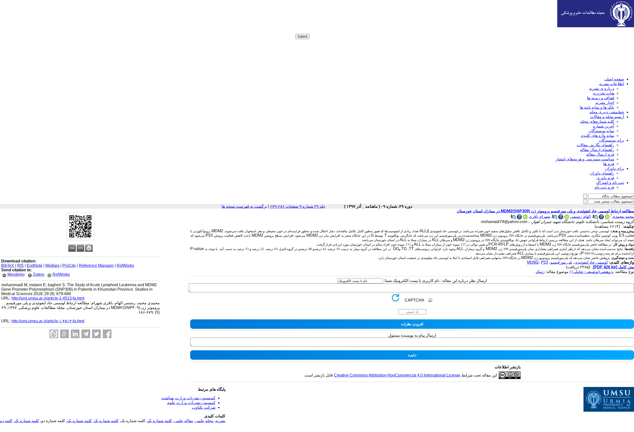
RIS (20, 265)
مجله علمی (204, 421)
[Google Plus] (64, 334)
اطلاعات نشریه (611, 84)
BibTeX (7, 265)
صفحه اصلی (614, 79)
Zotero (38, 274)
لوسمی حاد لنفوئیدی (591, 262)
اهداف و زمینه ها (600, 98)
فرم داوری (605, 178)
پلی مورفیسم (561, 262)
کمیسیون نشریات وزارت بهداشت (188, 398)
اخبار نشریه (604, 103)
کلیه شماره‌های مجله (597, 121)
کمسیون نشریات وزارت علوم (191, 403)
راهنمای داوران (602, 173)
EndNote (34, 265)
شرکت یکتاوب (203, 407)
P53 (544, 262)
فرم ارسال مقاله (600, 154)
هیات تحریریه (603, 93)
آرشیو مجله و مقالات (607, 117)
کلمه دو (6, 421)
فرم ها (608, 164)
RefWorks (125, 265)
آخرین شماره (603, 126)
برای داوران (614, 168)
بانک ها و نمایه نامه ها (597, 107)
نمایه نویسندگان (601, 131)
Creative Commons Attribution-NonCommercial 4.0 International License (397, 375)
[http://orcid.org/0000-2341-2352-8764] (525, 218)
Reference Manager (96, 265)
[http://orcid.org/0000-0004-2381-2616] (566, 218)
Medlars (52, 265)
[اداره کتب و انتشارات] (595, 26)
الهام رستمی (580, 216)
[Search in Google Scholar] (601, 218)
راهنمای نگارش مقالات (595, 145)
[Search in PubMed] (595, 218)
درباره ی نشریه (601, 88)
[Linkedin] (75, 334)
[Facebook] (107, 334)
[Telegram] (85, 334)
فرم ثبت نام (604, 187)
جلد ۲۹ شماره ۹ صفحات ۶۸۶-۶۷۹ (297, 206)
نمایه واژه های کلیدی (597, 135)
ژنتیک (540, 272)
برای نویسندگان (611, 140)
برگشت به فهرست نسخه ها (244, 206)
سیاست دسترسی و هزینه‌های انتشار (584, 159)
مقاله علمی (183, 421)
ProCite (69, 265)
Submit (302, 36)
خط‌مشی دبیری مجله (606, 112)
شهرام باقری (539, 216)
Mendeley (16, 274)
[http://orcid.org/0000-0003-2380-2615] (607, 218)
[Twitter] (96, 334)
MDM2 (533, 262)
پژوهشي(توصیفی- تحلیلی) (592, 272)
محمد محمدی (623, 216)
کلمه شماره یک (159, 421)
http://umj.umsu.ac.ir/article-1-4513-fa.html (47, 298)
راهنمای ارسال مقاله (597, 150)
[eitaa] (54, 334)
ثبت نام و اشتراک (610, 182)
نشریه (220, 421)
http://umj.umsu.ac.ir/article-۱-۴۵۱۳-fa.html (47, 321)
